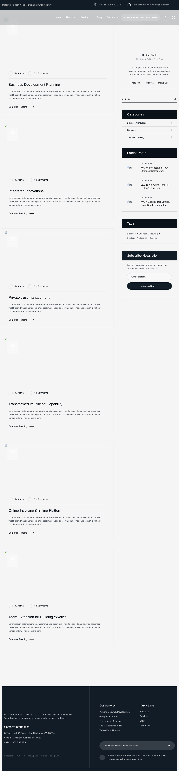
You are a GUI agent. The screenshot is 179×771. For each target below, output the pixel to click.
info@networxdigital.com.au (156, 4)
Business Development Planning (34, 84)
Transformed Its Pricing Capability (35, 404)
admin (20, 73)
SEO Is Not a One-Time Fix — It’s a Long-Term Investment (155, 187)
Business (131, 233)
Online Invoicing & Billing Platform (35, 510)
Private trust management (29, 297)
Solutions (131, 238)
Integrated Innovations (26, 191)
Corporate (149, 130)
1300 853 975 (113, 4)
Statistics (143, 238)
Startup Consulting (149, 137)
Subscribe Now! (148, 286)
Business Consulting (149, 122)
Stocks (153, 238)
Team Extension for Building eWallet (37, 617)
